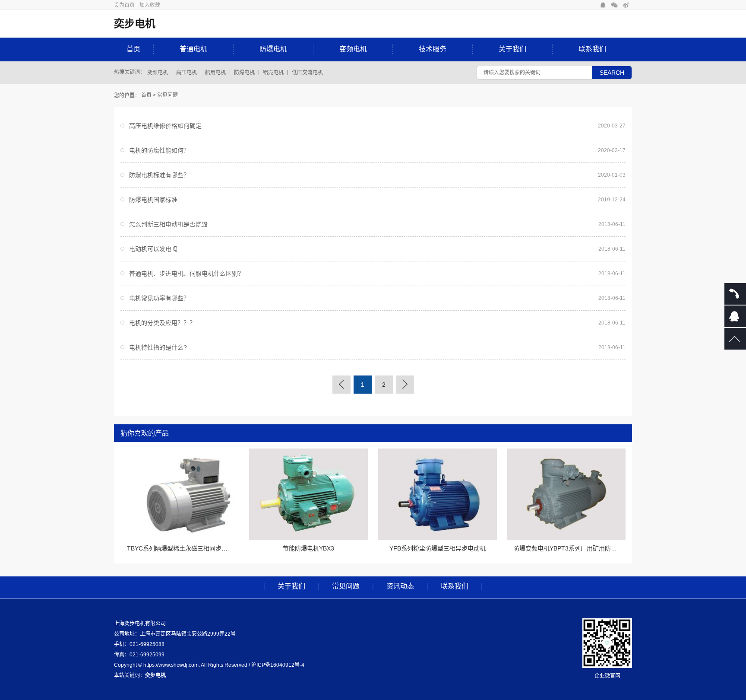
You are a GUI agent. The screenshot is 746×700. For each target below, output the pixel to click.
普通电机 (193, 49)
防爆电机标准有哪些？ (159, 175)
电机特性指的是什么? (158, 347)
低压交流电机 (307, 73)
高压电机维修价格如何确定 (165, 125)
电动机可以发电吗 (153, 248)
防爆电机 (273, 49)
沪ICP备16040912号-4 (277, 665)
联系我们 (592, 49)
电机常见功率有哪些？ (159, 298)
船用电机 (215, 73)
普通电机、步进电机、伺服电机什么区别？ (186, 273)
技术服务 (432, 49)
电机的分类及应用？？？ (162, 322)
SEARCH (612, 72)
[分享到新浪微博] (626, 5)
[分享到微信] (614, 5)
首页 (133, 49)
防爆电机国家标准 (153, 199)
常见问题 (167, 95)
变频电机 (353, 49)
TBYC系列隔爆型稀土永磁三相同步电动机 (183, 548)
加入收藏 (149, 5)
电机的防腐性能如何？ (159, 150)
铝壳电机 (273, 73)
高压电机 (186, 73)
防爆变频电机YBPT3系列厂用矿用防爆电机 (571, 548)
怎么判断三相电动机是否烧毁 (168, 224)
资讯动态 (400, 586)
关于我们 (512, 49)
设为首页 (124, 5)
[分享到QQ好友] (603, 5)
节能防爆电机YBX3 (308, 548)
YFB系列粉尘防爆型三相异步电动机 (437, 548)
